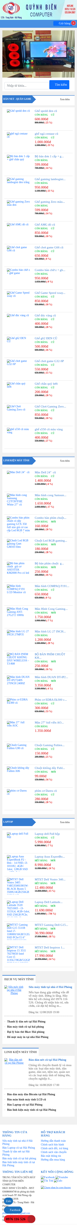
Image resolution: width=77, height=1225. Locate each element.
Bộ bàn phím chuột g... (49, 563)
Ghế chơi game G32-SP (49, 361)
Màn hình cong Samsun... (50, 495)
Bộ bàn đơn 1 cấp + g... (49, 156)
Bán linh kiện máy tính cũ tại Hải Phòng (31, 1109)
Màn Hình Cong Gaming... (51, 608)
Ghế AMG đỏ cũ (45, 224)
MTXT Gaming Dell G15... (51, 924)
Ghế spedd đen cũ (46, 110)
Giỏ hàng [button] (65, 23)
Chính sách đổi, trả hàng (54, 1148)
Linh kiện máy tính (16, 460)
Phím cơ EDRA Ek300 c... (51, 699)
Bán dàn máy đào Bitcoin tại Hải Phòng (31, 1094)
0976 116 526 (15, 1219)
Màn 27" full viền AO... (49, 722)
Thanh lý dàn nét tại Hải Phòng (26, 1021)
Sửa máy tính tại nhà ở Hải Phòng (50, 987)
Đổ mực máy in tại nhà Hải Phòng (27, 1037)
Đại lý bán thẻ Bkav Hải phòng (25, 1031)
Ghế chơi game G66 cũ (49, 247)
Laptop (8, 822)
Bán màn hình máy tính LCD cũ (26, 1099)
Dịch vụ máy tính (19, 979)
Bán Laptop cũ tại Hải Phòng (24, 1104)
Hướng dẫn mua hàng (53, 1159)
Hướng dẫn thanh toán (53, 1140)
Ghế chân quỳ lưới (46, 383)
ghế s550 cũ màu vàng (49, 429)
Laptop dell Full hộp (47, 833)
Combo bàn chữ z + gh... (50, 270)
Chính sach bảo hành (52, 1144)
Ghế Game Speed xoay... (50, 292)
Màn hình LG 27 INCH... (50, 631)
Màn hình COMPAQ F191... (52, 586)
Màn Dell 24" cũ (45, 472)
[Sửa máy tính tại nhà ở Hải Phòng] (14, 993)
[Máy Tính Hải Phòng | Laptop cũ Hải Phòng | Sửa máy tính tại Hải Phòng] (38, 10)
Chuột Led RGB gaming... (51, 540)
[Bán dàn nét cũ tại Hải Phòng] (14, 1066)
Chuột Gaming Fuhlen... (50, 745)
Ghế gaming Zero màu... (50, 201)
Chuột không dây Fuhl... (50, 768)
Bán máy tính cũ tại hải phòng (25, 1026)
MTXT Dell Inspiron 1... (50, 947)
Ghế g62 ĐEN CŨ (46, 338)
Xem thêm (65, 99)
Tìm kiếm (60, 84)
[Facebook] (48, 1177)
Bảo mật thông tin (51, 1155)
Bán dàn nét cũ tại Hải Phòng (47, 1059)
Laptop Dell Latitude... (49, 902)
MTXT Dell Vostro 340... (50, 879)
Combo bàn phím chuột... (50, 517)
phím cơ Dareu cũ (46, 790)
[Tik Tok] (47, 1180)
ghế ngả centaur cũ (46, 133)
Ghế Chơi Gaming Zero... (50, 406)
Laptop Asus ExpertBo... (50, 856)
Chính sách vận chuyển (54, 1152)
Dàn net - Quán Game (17, 99)
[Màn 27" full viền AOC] (38, 71)
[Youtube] (61, 1177)
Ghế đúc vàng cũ (45, 315)
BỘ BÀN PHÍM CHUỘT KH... (50, 656)
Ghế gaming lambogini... (50, 179)
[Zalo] (58, 1180)
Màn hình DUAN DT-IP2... (51, 677)
